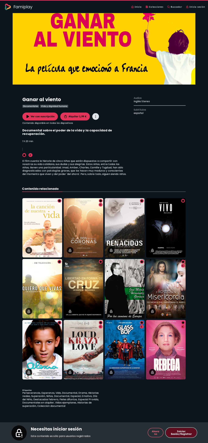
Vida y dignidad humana (54, 106)
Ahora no (155, 432)
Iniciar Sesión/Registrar (181, 432)
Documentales (30, 106)
